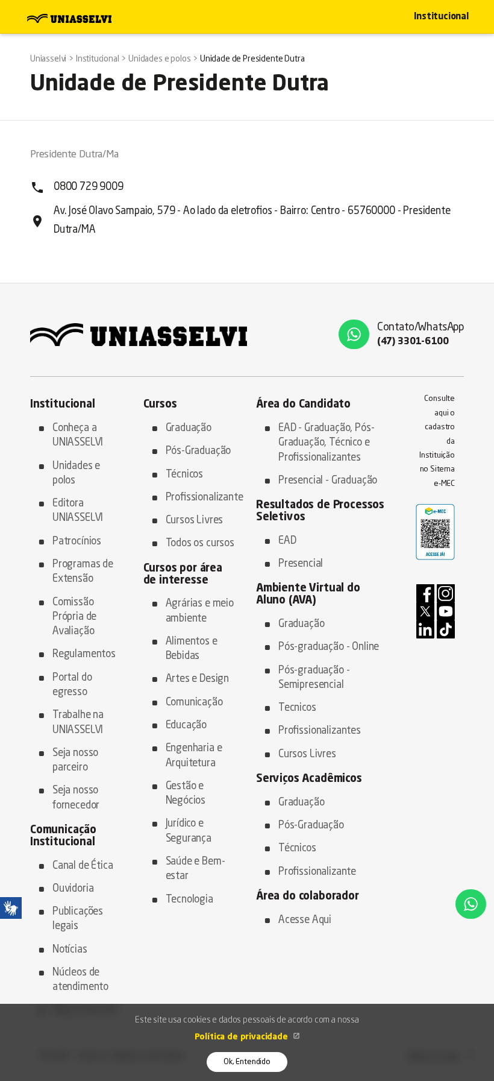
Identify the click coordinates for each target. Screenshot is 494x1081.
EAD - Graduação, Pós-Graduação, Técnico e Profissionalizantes (326, 443)
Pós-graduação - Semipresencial (313, 678)
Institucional (441, 17)
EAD (287, 541)
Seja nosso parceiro (75, 760)
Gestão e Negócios (186, 793)
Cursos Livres (195, 520)
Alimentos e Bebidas (191, 649)
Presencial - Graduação (327, 481)
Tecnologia (189, 900)
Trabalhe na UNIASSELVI (78, 722)
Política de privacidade (242, 1037)
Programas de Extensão (82, 571)
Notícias (69, 950)
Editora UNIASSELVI (77, 511)
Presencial (300, 564)
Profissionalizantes (319, 731)
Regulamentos (84, 654)
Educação (186, 725)
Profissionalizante (202, 498)
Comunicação (194, 703)
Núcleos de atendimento (80, 980)
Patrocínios (76, 542)
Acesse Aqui (304, 920)
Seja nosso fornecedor (75, 798)
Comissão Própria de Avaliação (74, 617)
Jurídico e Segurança (188, 831)
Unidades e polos (76, 473)
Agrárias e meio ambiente (200, 611)
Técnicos (185, 475)
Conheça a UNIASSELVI (77, 435)
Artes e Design (198, 679)
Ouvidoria (72, 889)
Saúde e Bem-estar (195, 869)
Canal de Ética (82, 866)
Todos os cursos (200, 543)
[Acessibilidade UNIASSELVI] (11, 908)
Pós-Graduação (198, 451)
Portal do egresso (72, 685)
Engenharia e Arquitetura (194, 755)
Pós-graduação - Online (328, 647)
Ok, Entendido (247, 1062)
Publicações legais (77, 919)
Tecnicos (297, 708)
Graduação (188, 428)
